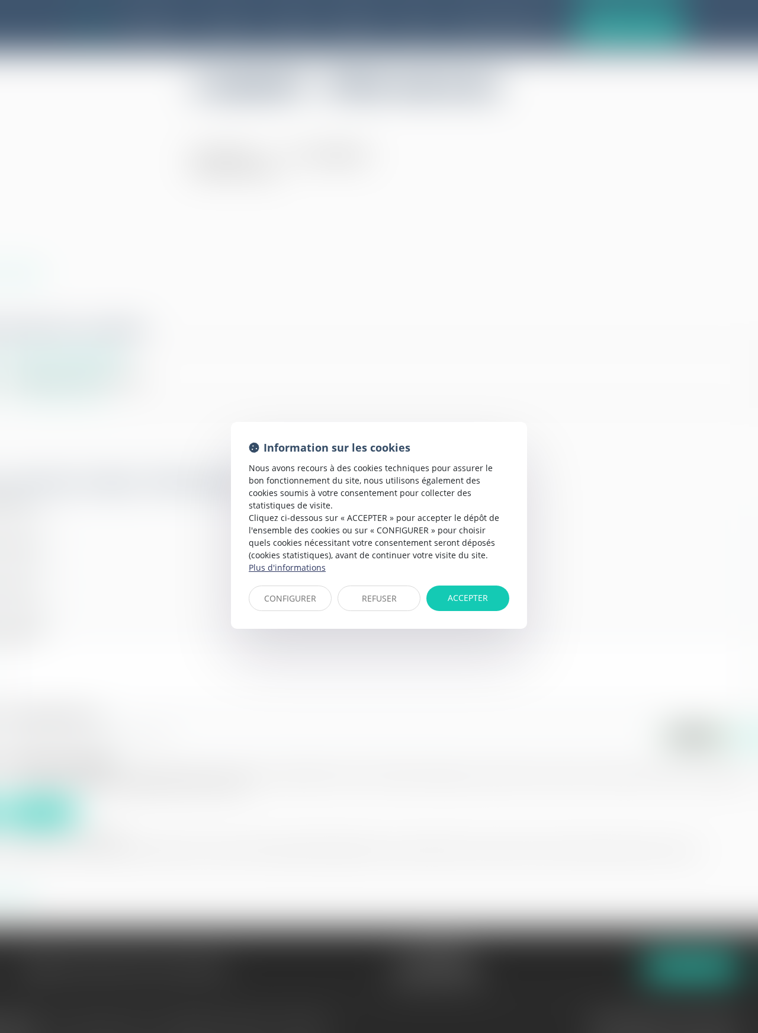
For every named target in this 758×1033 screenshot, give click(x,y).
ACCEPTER (468, 597)
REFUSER (379, 598)
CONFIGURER (290, 598)
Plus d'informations (287, 567)
